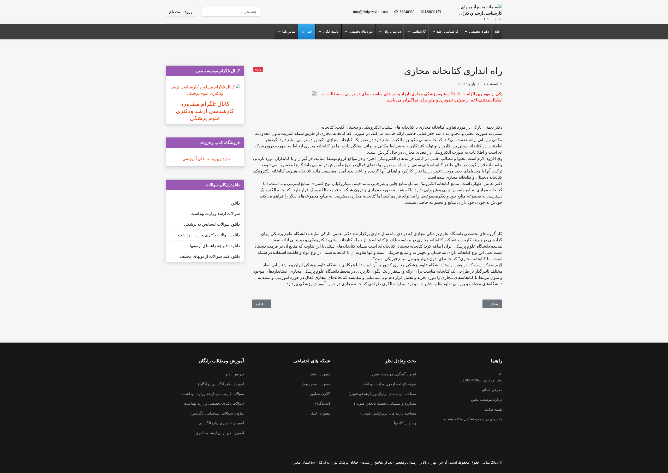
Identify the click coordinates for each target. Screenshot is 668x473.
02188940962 (404, 12)
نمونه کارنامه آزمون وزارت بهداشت (388, 384)
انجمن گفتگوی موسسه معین (394, 374)
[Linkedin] (288, 11)
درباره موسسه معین (486, 400)
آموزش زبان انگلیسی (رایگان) (221, 384)
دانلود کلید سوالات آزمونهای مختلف (210, 256)
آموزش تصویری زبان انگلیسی (221, 423)
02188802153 (431, 12)
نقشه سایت (493, 409)
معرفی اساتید (491, 390)
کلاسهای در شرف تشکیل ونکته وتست (473, 419)
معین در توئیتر (319, 374)
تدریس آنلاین (234, 374)
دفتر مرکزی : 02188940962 (481, 380)
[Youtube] (297, 11)
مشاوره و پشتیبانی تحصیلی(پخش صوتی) (385, 403)
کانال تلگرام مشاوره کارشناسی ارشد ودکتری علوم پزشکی (205, 111)
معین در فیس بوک (316, 384)
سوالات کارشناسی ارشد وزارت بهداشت (213, 394)
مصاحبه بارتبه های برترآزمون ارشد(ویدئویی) (382, 394)
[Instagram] (280, 11)
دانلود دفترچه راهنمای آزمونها (215, 245)
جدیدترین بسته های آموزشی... (204, 159)
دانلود (235, 203)
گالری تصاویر (320, 394)
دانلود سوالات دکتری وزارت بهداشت (209, 235)
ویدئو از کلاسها (405, 423)
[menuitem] (497, 31)
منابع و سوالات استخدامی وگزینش (217, 413)
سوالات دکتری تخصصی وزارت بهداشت (214, 403)
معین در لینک (320, 413)
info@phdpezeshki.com (370, 12)
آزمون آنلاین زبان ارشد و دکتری (220, 433)
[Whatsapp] (272, 11)
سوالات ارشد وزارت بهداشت (215, 213)
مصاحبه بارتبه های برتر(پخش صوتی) (388, 413)
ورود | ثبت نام (181, 11)
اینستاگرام (322, 403)
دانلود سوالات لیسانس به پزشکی (212, 224)
